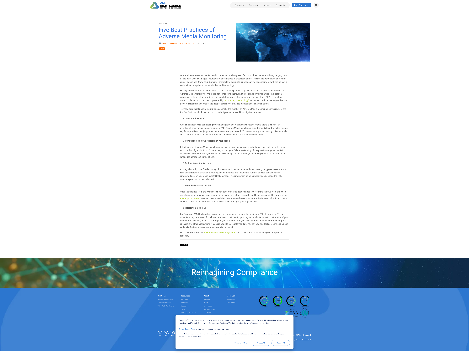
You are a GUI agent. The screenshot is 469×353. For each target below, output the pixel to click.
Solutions (238, 5)
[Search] (316, 5)
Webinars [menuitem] (184, 306)
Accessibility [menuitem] (306, 340)
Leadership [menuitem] (208, 306)
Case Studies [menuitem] (185, 299)
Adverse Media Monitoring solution (220, 232)
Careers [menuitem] (207, 299)
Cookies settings (241, 343)
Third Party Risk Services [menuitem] (166, 306)
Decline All (281, 343)
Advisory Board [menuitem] (209, 309)
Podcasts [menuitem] (184, 302)
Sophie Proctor (187, 43)
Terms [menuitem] (298, 340)
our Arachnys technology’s (237, 100)
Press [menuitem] (183, 309)
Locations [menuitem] (207, 313)
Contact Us (280, 5)
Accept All (261, 343)
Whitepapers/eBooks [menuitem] (188, 313)
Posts (162, 49)
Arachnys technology (190, 198)
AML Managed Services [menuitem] (166, 299)
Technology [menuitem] (231, 302)
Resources (253, 5)
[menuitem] (160, 333)
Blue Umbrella (301, 5)
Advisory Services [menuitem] (164, 302)
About (266, 5)
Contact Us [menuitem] (231, 299)
